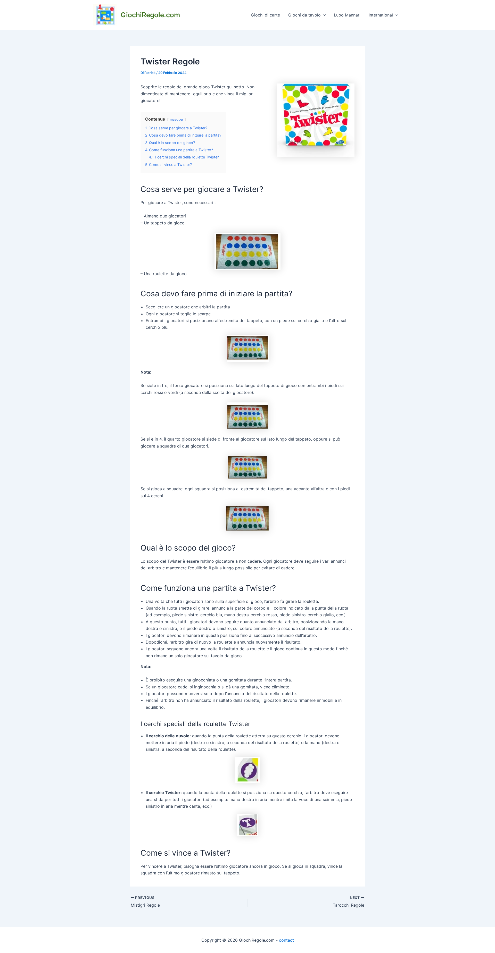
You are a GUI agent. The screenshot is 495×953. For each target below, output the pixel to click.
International (381, 15)
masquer (176, 119)
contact (286, 940)
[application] (323, 15)
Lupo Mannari (347, 15)
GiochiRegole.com (150, 15)
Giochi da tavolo (304, 15)
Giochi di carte (265, 15)
